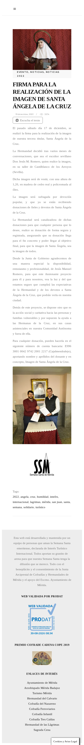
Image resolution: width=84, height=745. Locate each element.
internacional (21, 502)
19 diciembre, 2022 (24, 114)
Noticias (37, 72)
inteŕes (54, 496)
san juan (57, 502)
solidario (28, 507)
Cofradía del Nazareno (42, 703)
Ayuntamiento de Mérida (42, 682)
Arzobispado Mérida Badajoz (42, 687)
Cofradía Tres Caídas (42, 719)
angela (25, 496)
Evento (23, 72)
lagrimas (35, 502)
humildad (42, 496)
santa (67, 502)
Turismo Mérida (42, 693)
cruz (32, 496)
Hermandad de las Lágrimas (42, 724)
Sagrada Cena (42, 729)
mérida (46, 502)
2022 (16, 496)
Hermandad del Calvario (42, 698)
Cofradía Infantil (42, 714)
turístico (40, 507)
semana (17, 507)
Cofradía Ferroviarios (42, 708)
